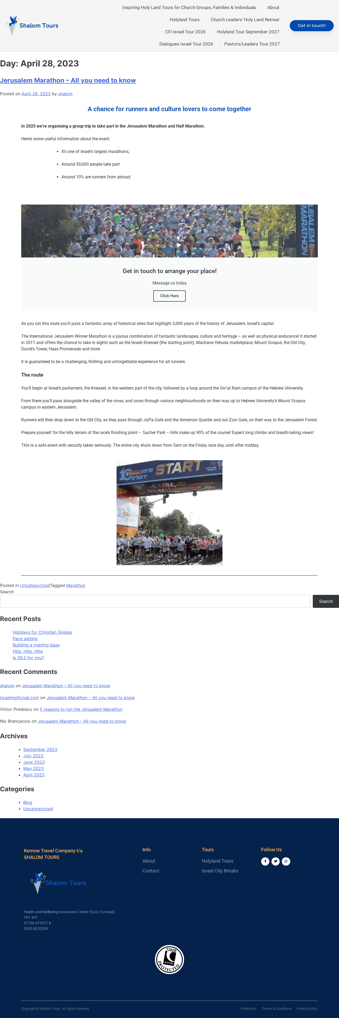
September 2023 (40, 749)
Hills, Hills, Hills (28, 651)
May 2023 (33, 768)
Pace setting (25, 638)
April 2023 (33, 774)
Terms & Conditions (277, 1009)
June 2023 (34, 762)
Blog (27, 802)
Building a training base (36, 645)
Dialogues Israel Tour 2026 (186, 44)
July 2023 (33, 755)
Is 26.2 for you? (28, 657)
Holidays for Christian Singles (42, 632)
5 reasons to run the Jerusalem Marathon (81, 709)
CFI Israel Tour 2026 (185, 31)
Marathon (75, 585)
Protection (248, 1009)
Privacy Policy (307, 1009)
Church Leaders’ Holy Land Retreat (245, 19)
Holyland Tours (185, 19)
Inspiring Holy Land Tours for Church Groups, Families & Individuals (189, 7)
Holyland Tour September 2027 (248, 31)
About (273, 7)
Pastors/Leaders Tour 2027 (252, 44)
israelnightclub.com (19, 697)
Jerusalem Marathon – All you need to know (68, 80)
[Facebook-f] (265, 861)
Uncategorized (35, 585)
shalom (65, 93)
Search (7, 591)
